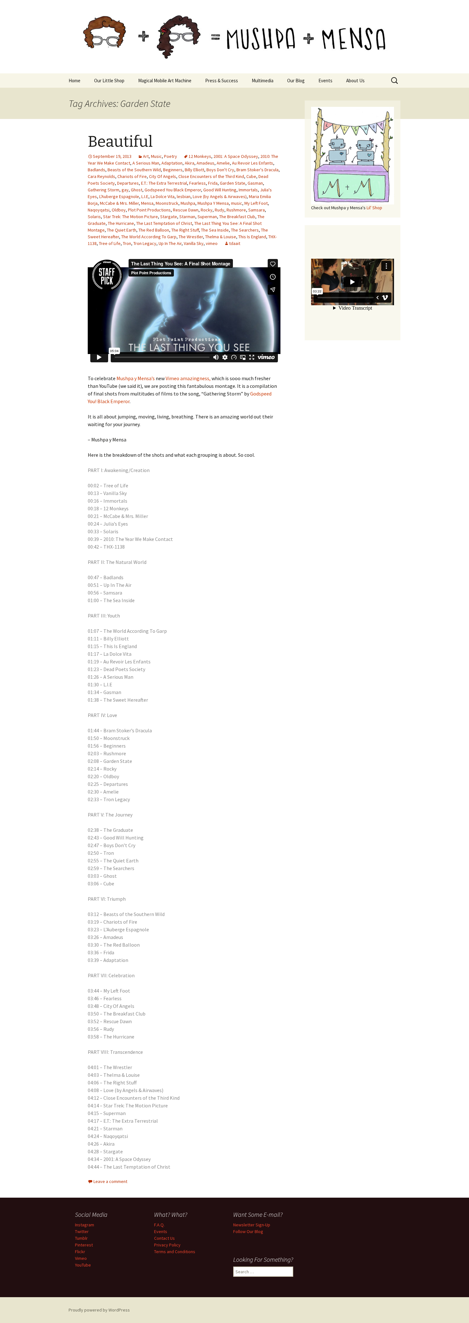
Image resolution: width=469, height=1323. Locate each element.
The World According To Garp (148, 237)
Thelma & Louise (220, 237)
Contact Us (164, 1238)
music (236, 203)
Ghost (136, 190)
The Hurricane (121, 223)
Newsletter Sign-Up (251, 1225)
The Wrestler (191, 237)
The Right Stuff (185, 230)
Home (74, 81)
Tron (127, 243)
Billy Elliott (194, 170)
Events (325, 81)
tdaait (234, 243)
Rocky (206, 210)
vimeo (212, 243)
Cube (251, 176)
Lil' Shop (374, 208)
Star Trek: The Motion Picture (130, 216)
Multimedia (262, 81)
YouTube (83, 1265)
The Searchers (245, 230)
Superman (207, 216)
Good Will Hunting (219, 190)
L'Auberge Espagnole (119, 196)
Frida (213, 183)
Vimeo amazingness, (188, 378)
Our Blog (296, 81)
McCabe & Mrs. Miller (119, 203)
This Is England (252, 237)
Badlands (96, 170)
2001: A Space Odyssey (235, 156)
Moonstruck (167, 203)
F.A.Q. (159, 1225)
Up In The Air (170, 243)
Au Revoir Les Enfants (252, 163)
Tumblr (81, 1238)
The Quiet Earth (121, 230)
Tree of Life (110, 243)
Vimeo (81, 1258)
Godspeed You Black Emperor (173, 190)
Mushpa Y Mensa (213, 203)
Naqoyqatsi (98, 210)
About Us (355, 81)
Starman (187, 216)
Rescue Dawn (185, 210)
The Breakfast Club (237, 216)
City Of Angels (162, 176)
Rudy (219, 210)
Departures (128, 183)
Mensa (147, 203)
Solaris (94, 216)
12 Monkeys (200, 156)
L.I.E (144, 196)
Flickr (80, 1251)
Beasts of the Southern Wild (134, 170)
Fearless (197, 183)
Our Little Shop (109, 81)
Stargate (168, 216)
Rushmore (236, 210)
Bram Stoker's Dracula (257, 170)
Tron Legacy (144, 243)
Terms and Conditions (174, 1251)
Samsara (256, 210)
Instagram (84, 1225)
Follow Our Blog (248, 1231)
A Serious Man (145, 163)
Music (156, 156)
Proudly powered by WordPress (99, 1310)
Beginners (172, 170)
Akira (189, 163)
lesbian (183, 196)
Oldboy (119, 210)
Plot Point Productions (149, 210)
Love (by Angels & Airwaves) (220, 196)
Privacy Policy (167, 1245)
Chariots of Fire (132, 176)
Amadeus (205, 163)
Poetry (170, 156)
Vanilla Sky (194, 243)
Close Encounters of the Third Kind (211, 176)
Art (146, 156)
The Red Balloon (153, 230)
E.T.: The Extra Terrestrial (164, 183)
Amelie (223, 163)
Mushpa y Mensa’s (135, 378)
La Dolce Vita (163, 196)
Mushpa (188, 203)
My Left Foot (256, 203)
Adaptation (171, 163)
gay (125, 190)
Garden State (232, 183)
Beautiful (120, 141)
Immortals (248, 190)
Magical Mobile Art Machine (164, 81)
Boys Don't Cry (220, 170)
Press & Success (221, 81)
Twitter (82, 1231)
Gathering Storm (103, 190)
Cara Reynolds (101, 176)
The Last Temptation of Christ (164, 223)
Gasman (255, 183)
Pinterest (84, 1245)
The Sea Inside (215, 230)
